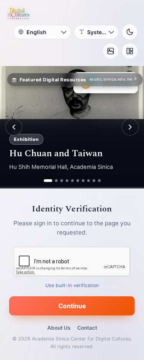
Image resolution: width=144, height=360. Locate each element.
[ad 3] (61, 180)
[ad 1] (45, 180)
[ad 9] (94, 180)
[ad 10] (99, 180)
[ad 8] (88, 180)
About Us (58, 328)
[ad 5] (72, 180)
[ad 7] (83, 180)
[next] (130, 127)
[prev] (13, 127)
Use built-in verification (72, 285)
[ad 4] (67, 180)
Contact (87, 328)
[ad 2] (53, 180)
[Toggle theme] (130, 32)
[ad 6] (77, 180)
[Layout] (130, 51)
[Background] (111, 51)
